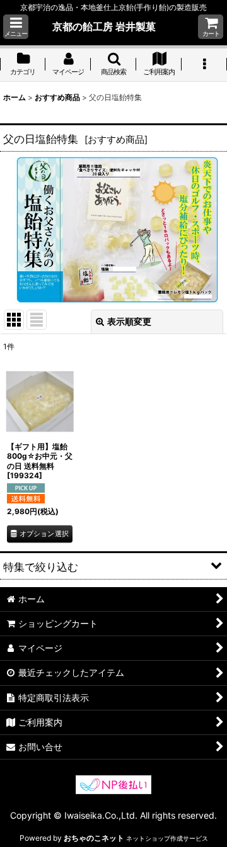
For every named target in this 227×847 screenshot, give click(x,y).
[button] (15, 26)
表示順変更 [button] (129, 321)
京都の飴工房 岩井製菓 (104, 26)
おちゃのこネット (94, 838)
